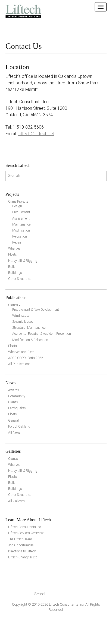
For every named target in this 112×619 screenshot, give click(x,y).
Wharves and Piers (21, 352)
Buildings (15, 273)
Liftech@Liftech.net (36, 133)
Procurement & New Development (35, 310)
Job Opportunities (21, 545)
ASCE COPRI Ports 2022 (25, 358)
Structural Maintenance (28, 328)
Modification (21, 230)
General (13, 420)
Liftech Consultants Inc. (25, 527)
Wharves (14, 248)
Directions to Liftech (22, 551)
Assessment (21, 218)
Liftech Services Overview (25, 533)
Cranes (13, 402)
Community (16, 396)
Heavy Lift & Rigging (22, 261)
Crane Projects (18, 201)
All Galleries (16, 501)
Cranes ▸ (14, 305)
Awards (13, 390)
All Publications (19, 364)
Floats (12, 254)
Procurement (21, 212)
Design (17, 206)
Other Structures (20, 279)
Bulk (11, 267)
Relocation (19, 236)
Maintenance (21, 224)
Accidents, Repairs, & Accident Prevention (41, 334)
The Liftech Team (20, 539)
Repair (16, 242)
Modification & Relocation (30, 340)
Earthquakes (17, 408)
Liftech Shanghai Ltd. (23, 557)
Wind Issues (21, 316)
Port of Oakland (19, 426)
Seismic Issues (22, 322)
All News (14, 432)
